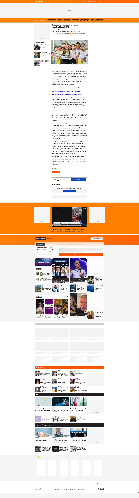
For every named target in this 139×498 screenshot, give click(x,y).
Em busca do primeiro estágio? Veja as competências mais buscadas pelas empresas (78, 410)
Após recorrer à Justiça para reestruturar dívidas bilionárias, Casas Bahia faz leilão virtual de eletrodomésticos (46, 449)
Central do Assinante (92, 1)
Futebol (59, 378)
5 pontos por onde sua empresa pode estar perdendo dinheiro (43, 409)
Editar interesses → (100, 243)
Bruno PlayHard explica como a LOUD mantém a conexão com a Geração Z (81, 419)
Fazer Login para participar (69, 190)
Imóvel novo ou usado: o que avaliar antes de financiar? (42, 439)
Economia (54, 437)
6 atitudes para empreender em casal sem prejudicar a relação (81, 448)
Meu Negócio (37, 407)
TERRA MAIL (84, 1)
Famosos (76, 378)
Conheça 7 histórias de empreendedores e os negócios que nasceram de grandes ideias (63, 419)
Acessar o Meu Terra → (50, 238)
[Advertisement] (95, 419)
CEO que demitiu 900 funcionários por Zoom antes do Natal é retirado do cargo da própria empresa (60, 440)
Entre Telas (42, 386)
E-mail (99, 1)
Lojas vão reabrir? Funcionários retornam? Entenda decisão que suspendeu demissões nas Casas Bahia (78, 440)
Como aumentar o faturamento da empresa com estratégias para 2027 (46, 419)
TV (40, 370)
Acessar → (49, 269)
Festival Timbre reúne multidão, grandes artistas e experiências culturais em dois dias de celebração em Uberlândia (64, 449)
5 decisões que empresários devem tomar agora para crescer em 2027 (60, 410)
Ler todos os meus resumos (80, 254)
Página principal (41, 1)
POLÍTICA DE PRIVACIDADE (79, 489)
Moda (41, 378)
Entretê (59, 370)
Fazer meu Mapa (43, 264)
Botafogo (77, 370)
